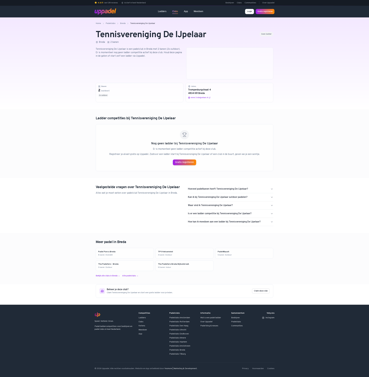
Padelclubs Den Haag (178, 326)
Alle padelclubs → (130, 276)
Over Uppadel (268, 3)
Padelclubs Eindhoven (179, 334)
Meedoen (198, 11)
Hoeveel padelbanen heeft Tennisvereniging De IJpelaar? (218, 189)
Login (249, 11)
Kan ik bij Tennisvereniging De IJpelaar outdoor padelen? (217, 197)
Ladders (162, 11)
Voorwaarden (258, 368)
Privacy (245, 368)
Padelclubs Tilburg (177, 354)
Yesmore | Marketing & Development (180, 368)
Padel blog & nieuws (209, 326)
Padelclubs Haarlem (178, 342)
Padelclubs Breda (177, 350)
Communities (250, 3)
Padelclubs (110, 23)
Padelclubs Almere (177, 338)
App (186, 11)
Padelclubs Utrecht (177, 330)
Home (98, 23)
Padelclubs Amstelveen (179, 346)
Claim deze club (261, 291)
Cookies (270, 368)
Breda (123, 23)
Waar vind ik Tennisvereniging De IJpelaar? (210, 205)
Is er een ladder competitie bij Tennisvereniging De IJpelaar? (220, 213)
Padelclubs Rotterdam (179, 322)
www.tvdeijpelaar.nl (199, 97)
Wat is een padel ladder (210, 317)
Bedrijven (229, 3)
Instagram (270, 317)
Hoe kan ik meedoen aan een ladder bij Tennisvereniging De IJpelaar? (224, 221)
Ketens (142, 326)
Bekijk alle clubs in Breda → (108, 276)
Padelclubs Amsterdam (179, 317)
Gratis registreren (265, 11)
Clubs (239, 3)
